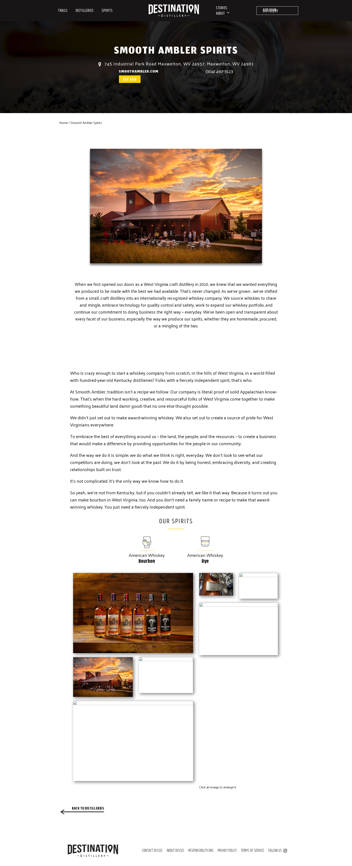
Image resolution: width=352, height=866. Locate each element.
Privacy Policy (227, 850)
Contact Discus (152, 850)
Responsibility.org (200, 850)
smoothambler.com (138, 72)
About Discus (175, 850)
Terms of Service (252, 850)
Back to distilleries (88, 808)
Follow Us (275, 850)
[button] (227, 13)
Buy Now (129, 79)
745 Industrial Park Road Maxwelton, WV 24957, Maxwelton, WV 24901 (178, 64)
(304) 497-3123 (219, 71)
